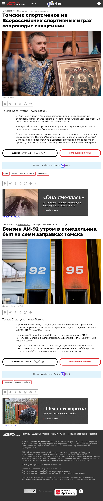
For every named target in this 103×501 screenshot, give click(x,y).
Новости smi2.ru (11, 216)
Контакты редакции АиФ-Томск (35, 434)
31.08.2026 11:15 (8, 225)
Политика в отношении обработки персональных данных (46, 471)
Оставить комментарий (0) (80, 153)
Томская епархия (9, 97)
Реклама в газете (58, 434)
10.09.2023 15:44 (8, 11)
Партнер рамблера (45, 491)
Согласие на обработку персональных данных (41, 469)
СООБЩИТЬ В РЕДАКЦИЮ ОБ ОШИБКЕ (82, 434)
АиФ (22, 306)
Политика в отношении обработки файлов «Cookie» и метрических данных (53, 473)
